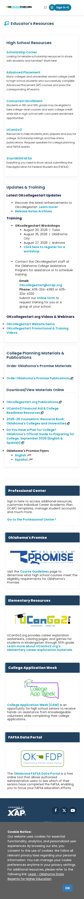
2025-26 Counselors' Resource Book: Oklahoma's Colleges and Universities (36, 421)
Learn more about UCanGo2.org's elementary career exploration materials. (40, 648)
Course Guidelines (34, 571)
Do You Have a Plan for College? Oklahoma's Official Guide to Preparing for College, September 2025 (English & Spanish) (40, 436)
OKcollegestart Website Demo (30, 324)
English (20, 455)
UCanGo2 (14, 130)
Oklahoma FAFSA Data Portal (37, 773)
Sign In (61, 7)
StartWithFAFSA (19, 158)
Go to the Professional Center (30, 519)
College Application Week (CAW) (33, 705)
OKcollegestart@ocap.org (40, 285)
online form (46, 298)
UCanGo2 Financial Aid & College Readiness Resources (32, 410)
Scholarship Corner (21, 52)
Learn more (48, 207)
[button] (52, 7)
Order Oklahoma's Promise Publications (38, 378)
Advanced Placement (23, 72)
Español (21, 459)
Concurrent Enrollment (24, 101)
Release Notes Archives (33, 211)
